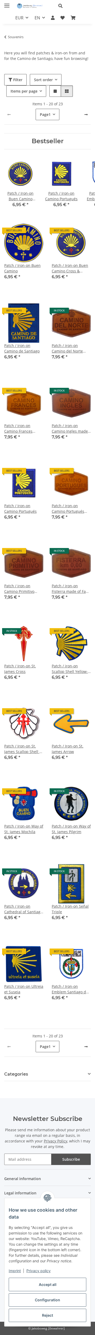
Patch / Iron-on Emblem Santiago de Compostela (70, 989)
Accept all (47, 1284)
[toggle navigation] (7, 3)
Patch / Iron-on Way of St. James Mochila (23, 829)
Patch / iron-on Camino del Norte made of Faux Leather (71, 348)
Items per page (24, 91)
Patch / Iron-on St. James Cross (20, 668)
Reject (47, 1315)
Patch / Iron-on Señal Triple (70, 909)
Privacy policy (38, 1270)
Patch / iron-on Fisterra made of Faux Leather (71, 588)
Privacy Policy (55, 1140)
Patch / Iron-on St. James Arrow (67, 748)
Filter (17, 79)
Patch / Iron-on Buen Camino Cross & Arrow (70, 268)
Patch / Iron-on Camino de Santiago (22, 348)
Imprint (15, 1270)
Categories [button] (16, 1074)
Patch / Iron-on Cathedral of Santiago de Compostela (23, 909)
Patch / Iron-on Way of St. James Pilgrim (71, 829)
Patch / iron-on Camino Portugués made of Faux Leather (71, 508)
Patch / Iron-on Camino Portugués (20, 508)
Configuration (47, 1300)
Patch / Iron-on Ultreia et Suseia (23, 989)
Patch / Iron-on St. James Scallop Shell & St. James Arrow (23, 748)
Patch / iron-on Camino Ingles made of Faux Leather (70, 428)
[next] (86, 114)
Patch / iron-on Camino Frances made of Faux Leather (23, 428)
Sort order (43, 79)
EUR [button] (19, 18)
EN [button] (37, 18)
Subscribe (71, 1159)
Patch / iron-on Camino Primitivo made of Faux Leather (23, 588)
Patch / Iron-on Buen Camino (22, 268)
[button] (72, 6)
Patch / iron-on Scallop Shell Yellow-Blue (70, 668)
